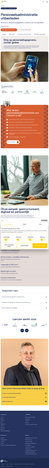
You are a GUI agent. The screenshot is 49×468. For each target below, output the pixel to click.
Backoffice (5, 8)
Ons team (3, 427)
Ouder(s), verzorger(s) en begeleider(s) (8, 445)
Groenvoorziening (28, 441)
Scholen (2, 443)
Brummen (27, 420)
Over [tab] (40, 224)
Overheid (2, 441)
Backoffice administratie (30, 452)
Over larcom (3, 414)
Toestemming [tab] (8, 224)
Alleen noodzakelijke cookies (9, 245)
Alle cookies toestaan (40, 245)
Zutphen (27, 422)
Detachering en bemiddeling (30, 443)
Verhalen (2, 420)
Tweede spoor (28, 448)
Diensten (27, 435)
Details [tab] (24, 224)
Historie (2, 425)
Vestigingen (27, 414)
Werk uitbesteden (28, 439)
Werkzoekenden (4, 439)
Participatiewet (28, 445)
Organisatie (3, 424)
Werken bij (3, 429)
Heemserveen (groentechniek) (31, 424)
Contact (2, 417)
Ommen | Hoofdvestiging (30, 417)
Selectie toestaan (24, 245)
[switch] (18, 240)
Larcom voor (3, 435)
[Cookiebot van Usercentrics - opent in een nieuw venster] (42, 221)
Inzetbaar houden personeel (30, 450)
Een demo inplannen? (5, 26)
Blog (1, 422)
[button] (3, 2)
